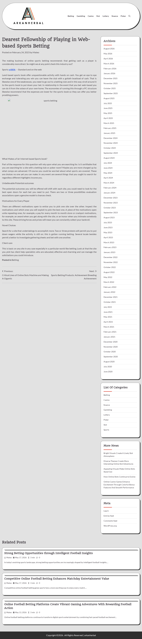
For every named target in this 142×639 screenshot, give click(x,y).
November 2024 (111, 143)
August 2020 (109, 361)
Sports (106, 430)
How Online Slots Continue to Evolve (119, 477)
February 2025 (110, 128)
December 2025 (110, 78)
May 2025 (108, 113)
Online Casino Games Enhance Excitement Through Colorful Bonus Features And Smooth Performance (119, 484)
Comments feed (110, 521)
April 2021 (108, 322)
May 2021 (108, 317)
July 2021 (108, 307)
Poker (123, 16)
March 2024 (109, 183)
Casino (91, 16)
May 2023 (108, 232)
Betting (71, 16)
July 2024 (108, 163)
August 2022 (109, 272)
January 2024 (109, 192)
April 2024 (108, 178)
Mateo (36, 52)
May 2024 (108, 173)
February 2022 (110, 287)
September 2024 (111, 153)
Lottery (106, 16)
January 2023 (109, 252)
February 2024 (110, 187)
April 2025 (108, 118)
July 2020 (108, 366)
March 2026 (109, 63)
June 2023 (108, 227)
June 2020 (108, 371)
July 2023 (108, 222)
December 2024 (110, 138)
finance (115, 16)
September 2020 (111, 356)
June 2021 (108, 312)
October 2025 (110, 88)
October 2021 (110, 302)
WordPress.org (110, 526)
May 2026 (108, 53)
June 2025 (108, 108)
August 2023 (109, 217)
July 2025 (108, 103)
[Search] (129, 16)
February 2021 (110, 332)
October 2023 (110, 207)
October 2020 (110, 351)
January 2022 (109, 292)
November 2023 (111, 202)
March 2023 (109, 242)
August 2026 (109, 48)
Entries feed (109, 516)
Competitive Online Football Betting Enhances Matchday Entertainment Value (56, 578)
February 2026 (110, 68)
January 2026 (109, 73)
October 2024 (110, 148)
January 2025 (109, 133)
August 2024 (109, 158)
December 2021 (110, 297)
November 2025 (111, 83)
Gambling (81, 16)
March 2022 (109, 282)
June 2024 (108, 168)
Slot (98, 16)
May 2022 (108, 277)
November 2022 (111, 262)
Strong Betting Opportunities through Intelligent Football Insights (48, 553)
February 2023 (110, 247)
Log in (106, 511)
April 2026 (108, 58)
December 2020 (110, 342)
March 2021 (109, 327)
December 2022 (110, 257)
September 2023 (111, 212)
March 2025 (109, 123)
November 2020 (111, 347)
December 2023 (110, 197)
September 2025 (111, 93)
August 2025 (109, 98)
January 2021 (109, 337)
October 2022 (110, 267)
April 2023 (108, 237)
